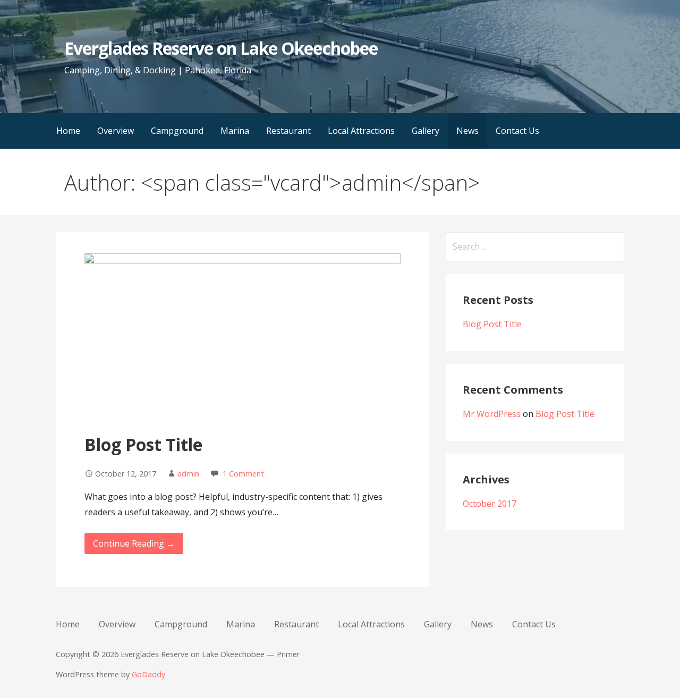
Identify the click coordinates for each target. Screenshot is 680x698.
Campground (177, 131)
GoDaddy (148, 674)
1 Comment (243, 474)
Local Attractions (361, 131)
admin (188, 474)
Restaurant (288, 131)
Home (68, 131)
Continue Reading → (134, 543)
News (467, 131)
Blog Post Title (143, 444)
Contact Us (517, 131)
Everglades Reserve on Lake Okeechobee (220, 48)
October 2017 (489, 503)
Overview (115, 131)
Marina (234, 131)
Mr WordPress (492, 414)
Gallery (425, 131)
